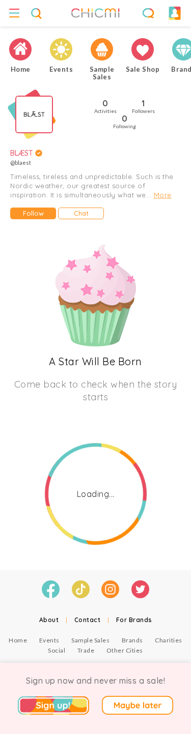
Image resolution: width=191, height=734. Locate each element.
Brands (132, 640)
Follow (33, 213)
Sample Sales (90, 640)
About (49, 620)
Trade (86, 650)
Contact (87, 620)
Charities (168, 640)
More (163, 195)
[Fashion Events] (61, 49)
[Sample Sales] (101, 49)
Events (49, 640)
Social (56, 650)
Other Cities (124, 650)
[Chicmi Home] (20, 49)
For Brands (134, 620)
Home (18, 640)
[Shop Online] (142, 49)
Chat (81, 213)
